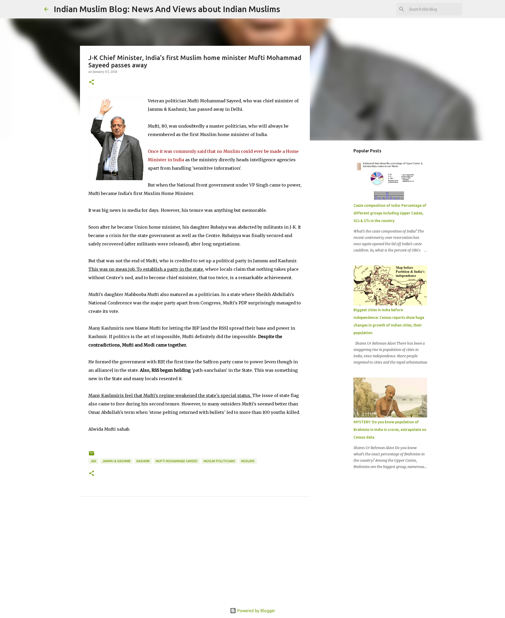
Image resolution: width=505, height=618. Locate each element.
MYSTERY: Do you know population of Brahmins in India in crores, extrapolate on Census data (390, 429)
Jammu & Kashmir (116, 461)
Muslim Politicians (219, 461)
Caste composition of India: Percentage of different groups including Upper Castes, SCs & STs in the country (390, 213)
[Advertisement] (195, 558)
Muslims (248, 461)
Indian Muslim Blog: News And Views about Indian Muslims (167, 9)
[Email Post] (91, 455)
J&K (93, 461)
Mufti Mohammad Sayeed (177, 461)
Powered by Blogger (255, 610)
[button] (91, 82)
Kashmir (143, 461)
